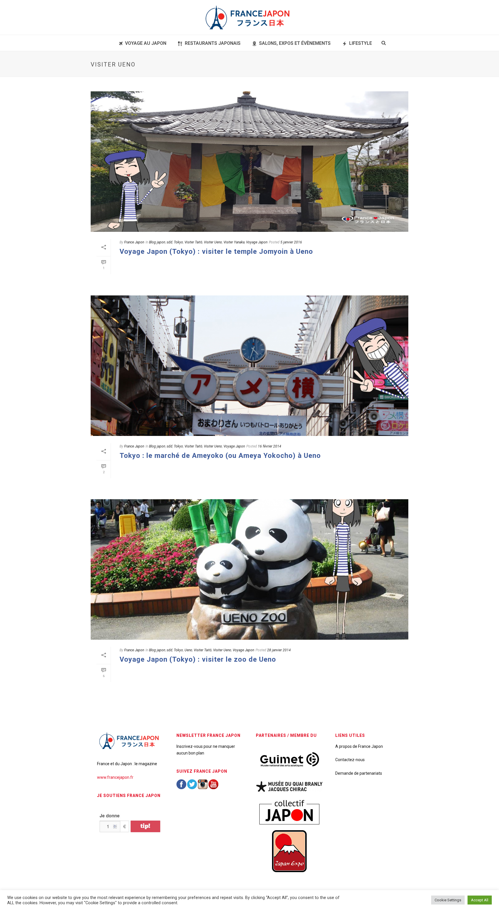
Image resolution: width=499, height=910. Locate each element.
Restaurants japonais (213, 43)
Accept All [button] (479, 900)
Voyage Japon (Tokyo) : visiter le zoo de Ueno (198, 659)
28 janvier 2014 (279, 650)
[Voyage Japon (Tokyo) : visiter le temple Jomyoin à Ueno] (249, 161)
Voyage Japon (256, 242)
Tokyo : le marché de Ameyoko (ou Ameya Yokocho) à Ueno (220, 456)
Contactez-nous (350, 759)
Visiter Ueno (213, 242)
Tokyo (178, 242)
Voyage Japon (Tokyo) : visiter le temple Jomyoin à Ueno (216, 251)
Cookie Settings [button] (448, 900)
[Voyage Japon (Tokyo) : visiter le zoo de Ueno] (249, 569)
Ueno (188, 650)
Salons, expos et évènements (295, 43)
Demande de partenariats (358, 773)
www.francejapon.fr (115, 777)
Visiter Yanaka (234, 242)
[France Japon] (249, 17)
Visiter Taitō (193, 242)
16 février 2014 (269, 446)
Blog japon (157, 242)
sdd (169, 242)
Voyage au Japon (145, 43)
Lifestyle (360, 43)
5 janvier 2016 (291, 242)
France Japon (134, 242)
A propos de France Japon (359, 746)
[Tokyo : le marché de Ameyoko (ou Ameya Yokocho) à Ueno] (249, 365)
